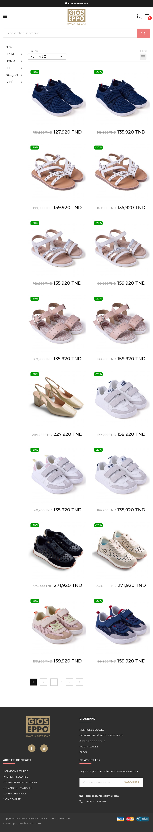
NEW (9, 47)
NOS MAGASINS (77, 3)
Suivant (79, 682)
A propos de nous (92, 740)
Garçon (12, 75)
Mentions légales (91, 729)
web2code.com (30, 823)
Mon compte (12, 799)
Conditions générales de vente (101, 735)
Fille (9, 68)
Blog (83, 752)
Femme (10, 54)
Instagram (44, 748)
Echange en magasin (17, 787)
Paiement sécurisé (15, 776)
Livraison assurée (15, 771)
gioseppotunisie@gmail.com (102, 795)
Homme (11, 61)
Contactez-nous (14, 793)
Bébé (9, 82)
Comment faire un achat (20, 782)
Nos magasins (88, 746)
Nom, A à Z (47, 56)
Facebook (31, 748)
